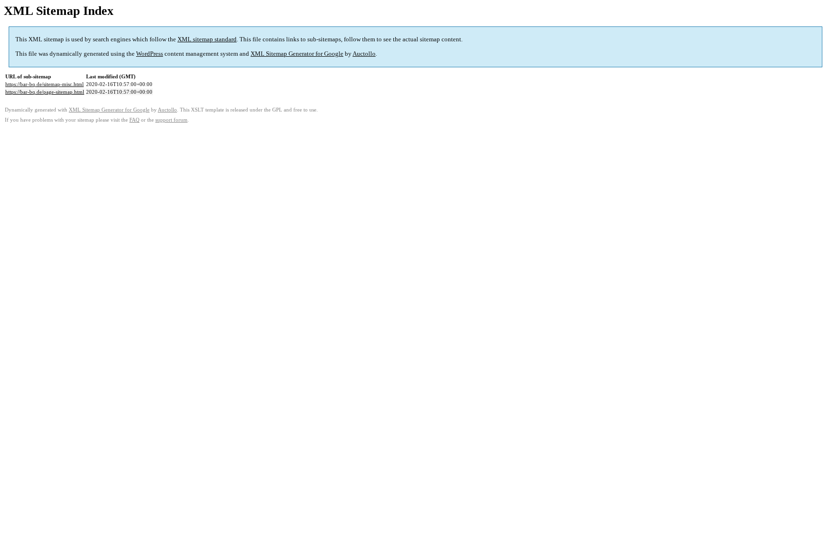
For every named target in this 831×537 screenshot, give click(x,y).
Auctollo (364, 53)
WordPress (149, 53)
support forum (171, 120)
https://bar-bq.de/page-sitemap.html (44, 92)
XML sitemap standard (207, 39)
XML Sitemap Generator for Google (297, 53)
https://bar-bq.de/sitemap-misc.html (44, 84)
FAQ (134, 120)
